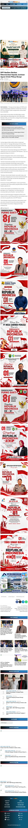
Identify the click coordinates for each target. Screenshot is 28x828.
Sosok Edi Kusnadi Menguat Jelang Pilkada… (16, 792)
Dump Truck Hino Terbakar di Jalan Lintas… (10, 747)
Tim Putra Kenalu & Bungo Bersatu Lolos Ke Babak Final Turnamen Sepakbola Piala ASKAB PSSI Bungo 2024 (6, 608)
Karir (20, 800)
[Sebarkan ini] (17, 601)
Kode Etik (7, 800)
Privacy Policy (20, 802)
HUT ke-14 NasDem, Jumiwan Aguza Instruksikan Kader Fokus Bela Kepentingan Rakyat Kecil (6, 665)
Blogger (8, 817)
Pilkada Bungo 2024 (20, 596)
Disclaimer (7, 804)
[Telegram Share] (23, 601)
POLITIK (10, 706)
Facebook (8, 813)
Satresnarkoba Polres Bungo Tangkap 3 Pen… (15, 713)
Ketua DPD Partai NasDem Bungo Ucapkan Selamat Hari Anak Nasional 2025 (21, 663)
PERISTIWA (14, 690)
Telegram (8, 819)
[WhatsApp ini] (26, 601)
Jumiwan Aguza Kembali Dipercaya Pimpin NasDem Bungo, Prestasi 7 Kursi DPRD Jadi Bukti (6, 650)
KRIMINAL (14, 711)
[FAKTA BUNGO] (14, 1)
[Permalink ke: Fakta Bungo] (1, 79)
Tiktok (21, 817)
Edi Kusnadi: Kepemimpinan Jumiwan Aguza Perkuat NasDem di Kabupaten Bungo (21, 635)
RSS (21, 819)
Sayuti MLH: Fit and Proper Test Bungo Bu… (16, 787)
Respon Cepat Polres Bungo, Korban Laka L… (16, 703)
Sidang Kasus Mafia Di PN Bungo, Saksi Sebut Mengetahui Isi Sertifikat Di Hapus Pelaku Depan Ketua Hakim (21, 608)
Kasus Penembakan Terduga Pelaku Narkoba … (14, 692)
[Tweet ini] (20, 601)
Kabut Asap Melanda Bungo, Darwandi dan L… (15, 757)
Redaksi (7, 802)
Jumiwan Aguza (11, 596)
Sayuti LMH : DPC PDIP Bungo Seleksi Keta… (15, 708)
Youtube (21, 815)
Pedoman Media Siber (20, 806)
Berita (7, 690)
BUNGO (10, 690)
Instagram (8, 815)
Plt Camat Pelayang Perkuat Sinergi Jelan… (14, 698)
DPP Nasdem (3, 596)
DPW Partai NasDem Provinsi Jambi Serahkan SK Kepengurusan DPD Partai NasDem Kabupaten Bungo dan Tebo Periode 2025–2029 (13, 129)
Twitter (21, 813)
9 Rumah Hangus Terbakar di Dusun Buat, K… (16, 752)
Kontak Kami (7, 806)
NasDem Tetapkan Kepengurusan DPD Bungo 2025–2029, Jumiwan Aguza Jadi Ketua (21, 650)
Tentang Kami (21, 804)
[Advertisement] (14, 25)
